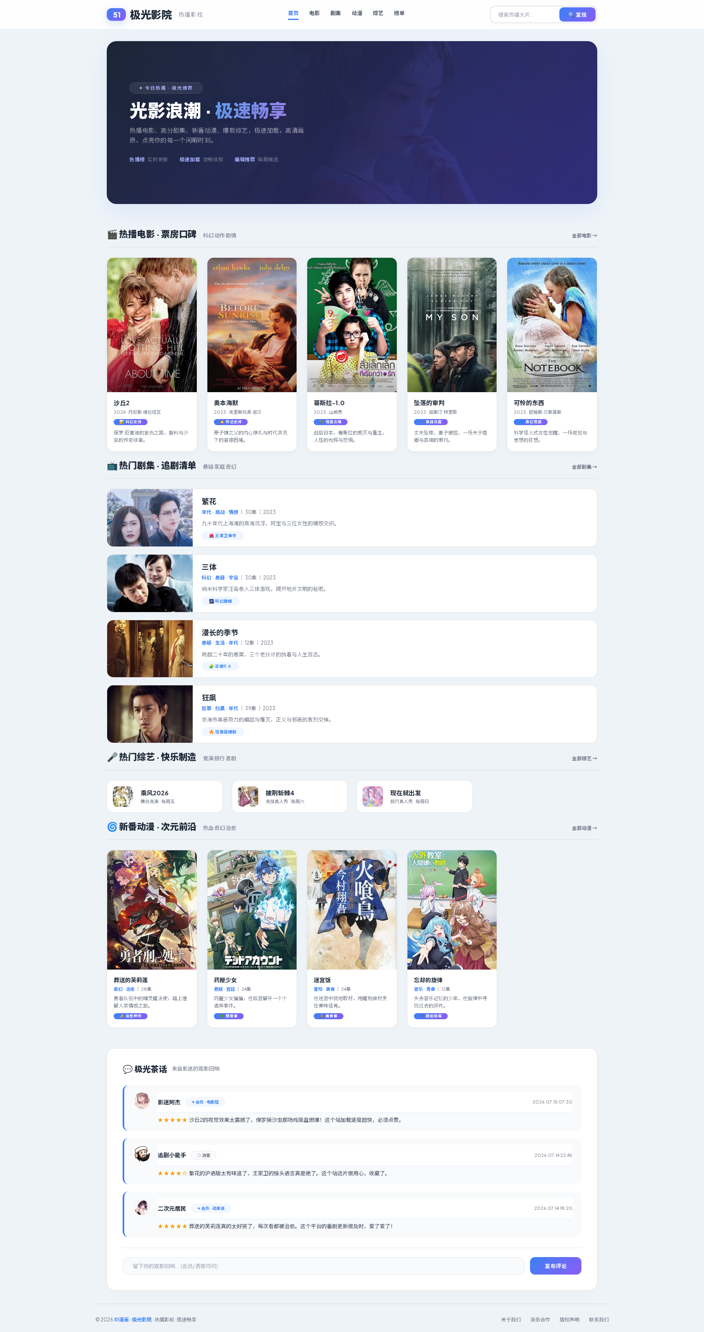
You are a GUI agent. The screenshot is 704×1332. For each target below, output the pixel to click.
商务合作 (540, 1320)
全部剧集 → (584, 467)
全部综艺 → (584, 758)
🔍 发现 (577, 14)
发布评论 (556, 1266)
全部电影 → (584, 236)
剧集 (335, 13)
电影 (314, 13)
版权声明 (569, 1320)
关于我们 (511, 1320)
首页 (293, 13)
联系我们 (599, 1320)
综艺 (378, 13)
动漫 (357, 13)
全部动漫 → (584, 828)
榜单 (399, 13)
